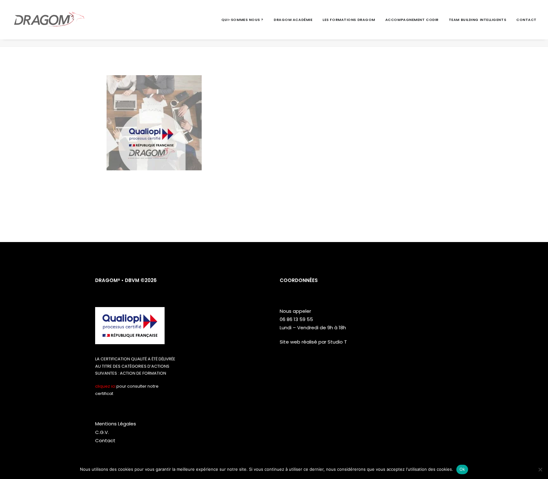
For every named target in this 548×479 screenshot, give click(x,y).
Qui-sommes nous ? (242, 19)
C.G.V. (102, 432)
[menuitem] (244, 19)
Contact (526, 19)
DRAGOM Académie (293, 19)
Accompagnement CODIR (412, 19)
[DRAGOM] (49, 20)
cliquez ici (105, 386)
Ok (462, 469)
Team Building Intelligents (477, 19)
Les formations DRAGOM (349, 19)
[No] (540, 469)
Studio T (337, 341)
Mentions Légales (115, 423)
